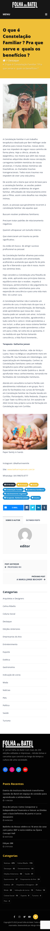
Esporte (6, 652)
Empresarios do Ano (12, 636)
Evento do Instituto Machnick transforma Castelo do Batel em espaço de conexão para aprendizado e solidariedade (25, 793)
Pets (5, 697)
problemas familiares (36, 490)
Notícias (6, 690)
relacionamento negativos (16, 494)
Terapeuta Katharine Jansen (17, 498)
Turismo (6, 720)
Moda (5, 682)
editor (25, 546)
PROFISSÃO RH (14, 567)
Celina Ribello (9, 606)
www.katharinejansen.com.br (21, 469)
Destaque (13, 60)
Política (6, 705)
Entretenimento (10, 644)
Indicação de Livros (12, 674)
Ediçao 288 (8, 843)
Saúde (6, 713)
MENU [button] (6, 14)
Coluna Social (9, 613)
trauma (37, 498)
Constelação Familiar (14, 490)
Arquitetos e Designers (13, 598)
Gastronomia (9, 667)
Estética (6, 659)
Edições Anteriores (11, 629)
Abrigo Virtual (36, 925)
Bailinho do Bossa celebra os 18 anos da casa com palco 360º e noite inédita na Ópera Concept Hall (25, 830)
